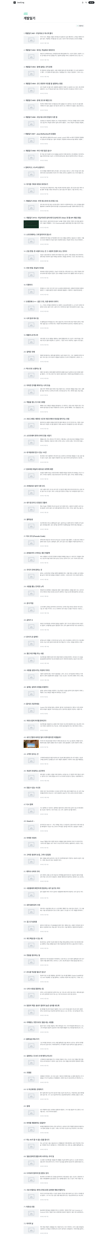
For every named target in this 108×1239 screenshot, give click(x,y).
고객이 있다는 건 (33, 754)
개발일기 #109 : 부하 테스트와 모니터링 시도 (42, 201)
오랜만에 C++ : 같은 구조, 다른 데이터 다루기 (42, 302)
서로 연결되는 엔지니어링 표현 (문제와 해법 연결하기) (46, 1190)
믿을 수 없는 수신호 (33, 788)
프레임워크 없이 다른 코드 (36, 486)
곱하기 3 (30, 620)
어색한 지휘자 (31, 838)
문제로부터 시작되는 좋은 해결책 (38, 553)
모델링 (29, 1073)
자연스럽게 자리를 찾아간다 (36, 721)
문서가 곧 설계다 (32, 637)
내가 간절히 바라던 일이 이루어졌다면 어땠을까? (44, 737)
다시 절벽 (29, 804)
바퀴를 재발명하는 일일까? (36, 1123)
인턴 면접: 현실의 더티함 (35, 268)
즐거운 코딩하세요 (32, 704)
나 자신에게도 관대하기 (35, 1089)
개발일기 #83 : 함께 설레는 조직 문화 (39, 67)
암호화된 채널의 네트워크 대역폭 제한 (39, 469)
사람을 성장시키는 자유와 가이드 (38, 670)
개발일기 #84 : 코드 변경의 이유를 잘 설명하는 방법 (44, 84)
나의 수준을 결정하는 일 (35, 989)
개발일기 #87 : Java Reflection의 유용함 (40, 134)
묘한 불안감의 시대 (33, 905)
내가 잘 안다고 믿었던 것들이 (36, 503)
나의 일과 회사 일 (32, 318)
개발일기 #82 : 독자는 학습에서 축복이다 (40, 50)
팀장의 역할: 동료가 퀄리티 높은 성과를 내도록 (43, 1005)
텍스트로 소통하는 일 (33, 369)
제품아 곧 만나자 (32, 335)
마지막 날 (29, 1223)
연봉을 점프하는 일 (33, 955)
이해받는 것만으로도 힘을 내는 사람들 (40, 1022)
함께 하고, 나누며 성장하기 (34, 167)
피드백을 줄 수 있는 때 (34, 938)
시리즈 (26, 13)
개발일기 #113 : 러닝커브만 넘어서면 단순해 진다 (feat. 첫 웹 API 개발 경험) (53, 218)
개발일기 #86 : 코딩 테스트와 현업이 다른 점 (41, 117)
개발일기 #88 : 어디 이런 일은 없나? (39, 151)
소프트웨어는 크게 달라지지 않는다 (38, 234)
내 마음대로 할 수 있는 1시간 (36, 452)
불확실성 (30, 519)
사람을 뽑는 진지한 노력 (35, 586)
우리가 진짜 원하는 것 (34, 570)
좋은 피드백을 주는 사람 (35, 653)
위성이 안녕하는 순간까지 (36, 771)
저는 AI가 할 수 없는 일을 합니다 (37, 1140)
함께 (28, 1106)
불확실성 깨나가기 (32, 1039)
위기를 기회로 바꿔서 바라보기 (37, 184)
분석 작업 (30, 603)
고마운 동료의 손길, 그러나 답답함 (39, 855)
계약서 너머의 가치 (33, 871)
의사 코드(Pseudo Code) (35, 536)
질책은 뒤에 (31, 352)
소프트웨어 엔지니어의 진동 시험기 (39, 436)
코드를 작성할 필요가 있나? (36, 972)
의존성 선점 (30, 1207)
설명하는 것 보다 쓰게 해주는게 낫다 (39, 1056)
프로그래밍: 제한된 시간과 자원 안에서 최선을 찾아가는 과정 (48, 419)
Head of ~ (30, 821)
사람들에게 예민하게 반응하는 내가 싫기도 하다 (43, 888)
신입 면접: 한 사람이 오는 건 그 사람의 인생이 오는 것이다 (46, 251)
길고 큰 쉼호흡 (32, 922)
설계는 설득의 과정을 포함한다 (37, 687)
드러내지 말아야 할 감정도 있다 (38, 1173)
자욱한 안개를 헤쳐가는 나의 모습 (38, 385)
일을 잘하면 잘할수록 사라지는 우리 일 (40, 1156)
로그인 (91, 2)
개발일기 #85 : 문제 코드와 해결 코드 (39, 100)
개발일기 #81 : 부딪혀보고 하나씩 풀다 (39, 33)
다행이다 (29, 285)
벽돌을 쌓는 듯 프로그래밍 (36, 402)
